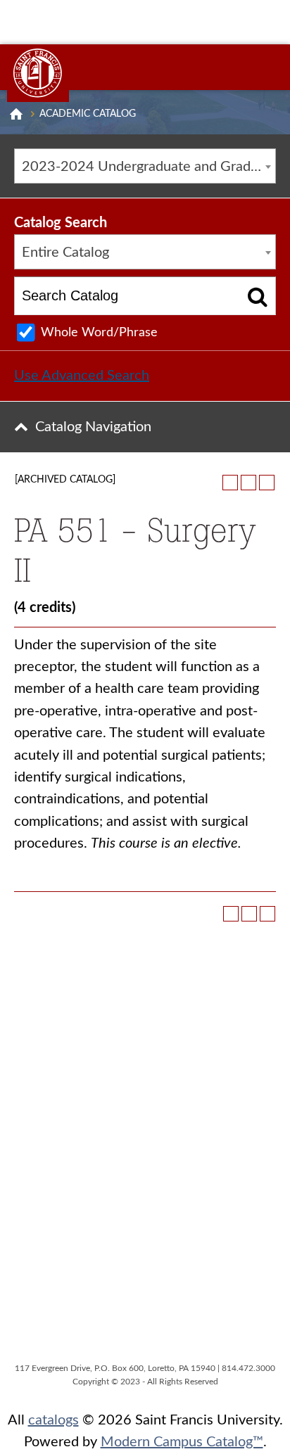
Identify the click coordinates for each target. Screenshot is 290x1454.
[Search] (258, 295)
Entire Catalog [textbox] (65, 252)
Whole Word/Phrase (99, 332)
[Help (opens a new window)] (267, 482)
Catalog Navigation (93, 427)
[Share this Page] (230, 482)
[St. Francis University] (38, 73)
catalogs (53, 1420)
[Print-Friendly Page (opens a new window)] (248, 482)
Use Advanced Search (81, 376)
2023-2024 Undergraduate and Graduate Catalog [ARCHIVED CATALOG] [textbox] (148, 167)
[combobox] (145, 166)
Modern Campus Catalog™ (182, 1442)
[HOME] (16, 114)
